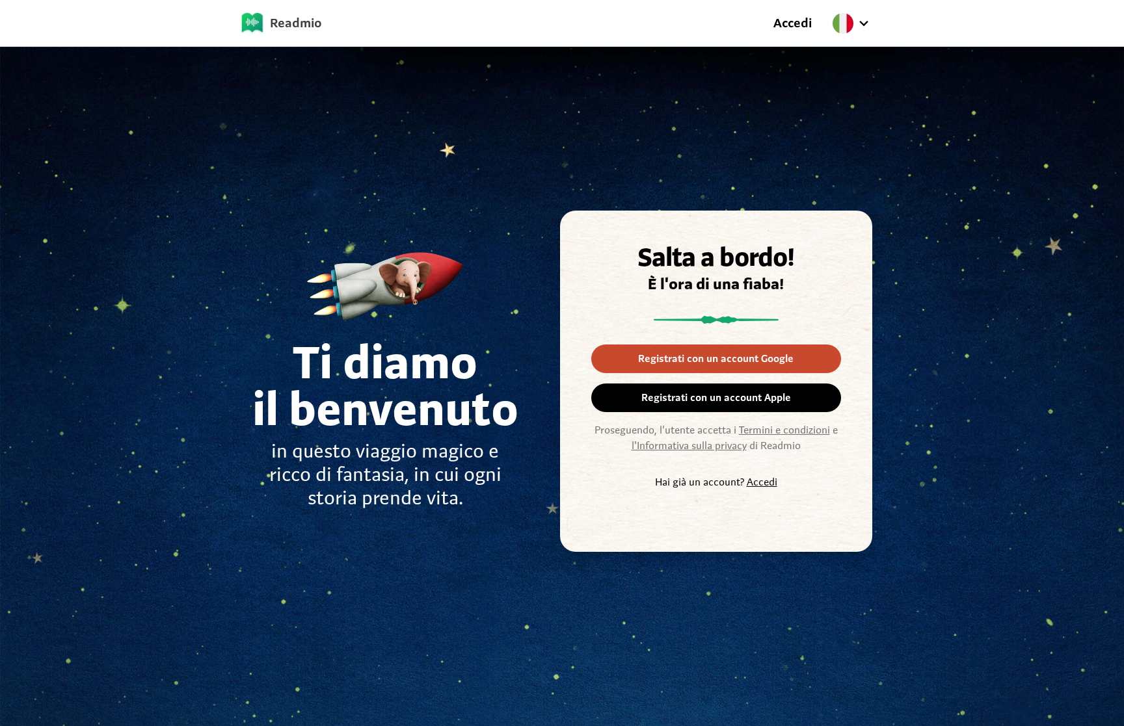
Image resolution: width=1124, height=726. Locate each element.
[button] (855, 23)
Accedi (792, 23)
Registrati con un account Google (716, 359)
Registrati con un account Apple (716, 398)
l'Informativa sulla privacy (689, 446)
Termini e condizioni (784, 430)
